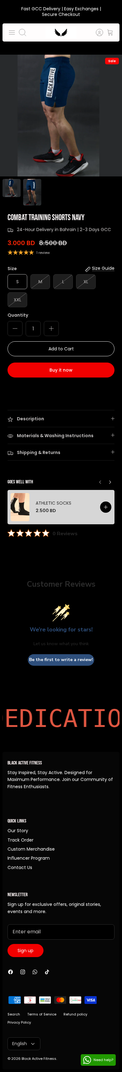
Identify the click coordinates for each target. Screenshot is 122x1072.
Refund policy (75, 1014)
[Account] (96, 32)
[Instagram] (23, 971)
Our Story (18, 830)
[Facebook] (10, 971)
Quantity (18, 315)
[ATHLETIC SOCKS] (20, 507)
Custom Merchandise (31, 849)
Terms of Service (41, 1014)
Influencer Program (29, 858)
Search (14, 1014)
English (19, 1043)
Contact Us (20, 867)
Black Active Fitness (39, 1058)
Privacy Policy (19, 1022)
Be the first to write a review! (61, 660)
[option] (61, 115)
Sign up (25, 950)
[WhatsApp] (35, 971)
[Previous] (110, 480)
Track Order (20, 840)
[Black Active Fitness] (61, 32)
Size (12, 269)
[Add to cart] (105, 507)
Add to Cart (61, 349)
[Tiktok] (47, 971)
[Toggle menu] (12, 32)
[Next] (100, 480)
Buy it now (61, 370)
